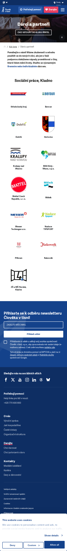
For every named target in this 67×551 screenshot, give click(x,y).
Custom (32, 545)
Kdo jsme (13, 47)
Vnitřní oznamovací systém (14, 494)
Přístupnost (8, 513)
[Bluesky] (48, 380)
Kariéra (7, 470)
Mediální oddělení (12, 465)
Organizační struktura (14, 434)
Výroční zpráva (11, 420)
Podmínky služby (47, 355)
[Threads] (41, 380)
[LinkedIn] (34, 380)
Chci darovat (10, 448)
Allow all (54, 545)
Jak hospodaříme (12, 425)
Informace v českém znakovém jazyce (19, 508)
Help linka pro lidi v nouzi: (16, 398)
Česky (58, 2)
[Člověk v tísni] (6, 9)
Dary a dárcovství (12, 474)
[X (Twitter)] (13, 380)
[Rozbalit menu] (62, 9)
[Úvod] (5, 47)
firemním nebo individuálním (22, 66)
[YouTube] (20, 380)
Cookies (7, 503)
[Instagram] (27, 380)
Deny (12, 545)
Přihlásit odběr (33, 334)
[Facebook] (6, 380)
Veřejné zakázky (10, 489)
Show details (51, 535)
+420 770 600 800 (12, 402)
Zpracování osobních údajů (15, 499)
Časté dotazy (10, 429)
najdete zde (49, 347)
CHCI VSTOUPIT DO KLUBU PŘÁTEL (33, 32)
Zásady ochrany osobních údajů (23, 355)
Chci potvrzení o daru (14, 452)
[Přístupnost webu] (54, 2)
